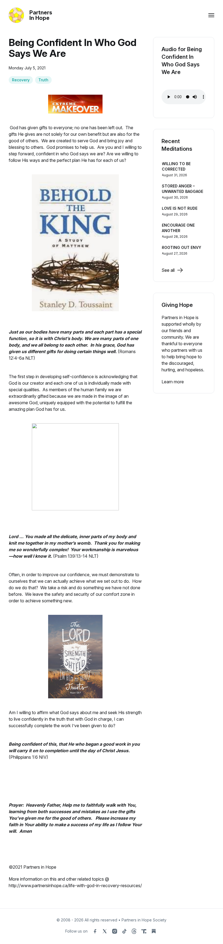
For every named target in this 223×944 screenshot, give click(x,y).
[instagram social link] (114, 931)
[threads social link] (134, 931)
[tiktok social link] (124, 931)
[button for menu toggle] (211, 15)
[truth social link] (144, 931)
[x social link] (105, 931)
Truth (43, 80)
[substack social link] (154, 931)
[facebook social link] (95, 931)
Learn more (173, 381)
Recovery (21, 80)
